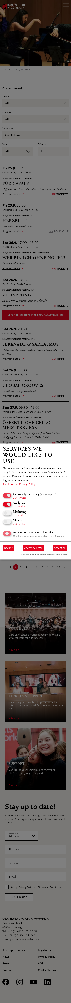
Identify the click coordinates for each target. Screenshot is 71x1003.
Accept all (59, 548)
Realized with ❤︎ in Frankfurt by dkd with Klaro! (44, 555)
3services (19, 498)
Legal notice (10, 484)
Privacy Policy (27, 484)
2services (19, 524)
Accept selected (33, 548)
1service (19, 506)
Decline (8, 548)
